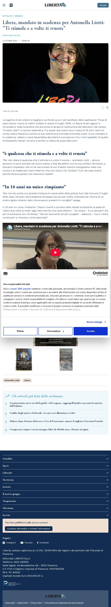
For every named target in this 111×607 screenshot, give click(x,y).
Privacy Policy (36, 603)
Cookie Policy (22, 603)
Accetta (91, 331)
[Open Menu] (4, 5)
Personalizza (53, 331)
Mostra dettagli (94, 322)
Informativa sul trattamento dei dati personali (64, 603)
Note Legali (10, 603)
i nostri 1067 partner (20, 289)
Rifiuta (20, 331)
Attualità (7, 16)
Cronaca (18, 16)
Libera (27, 380)
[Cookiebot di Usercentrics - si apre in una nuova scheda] (95, 274)
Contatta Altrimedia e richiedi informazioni (28, 528)
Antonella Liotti (11, 380)
